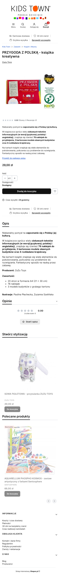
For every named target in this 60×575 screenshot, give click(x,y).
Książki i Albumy (30, 47)
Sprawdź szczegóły (41, 40)
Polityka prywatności (11, 546)
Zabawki (17, 47)
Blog (4, 561)
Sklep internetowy (27, 571)
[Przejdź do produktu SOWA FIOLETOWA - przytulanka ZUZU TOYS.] (30, 365)
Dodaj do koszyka (26, 191)
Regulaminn (7, 543)
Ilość (4, 173)
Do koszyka (12, 409)
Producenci (7, 564)
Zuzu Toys (7, 62)
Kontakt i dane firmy (11, 541)
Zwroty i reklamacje (11, 549)
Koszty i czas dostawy (12, 520)
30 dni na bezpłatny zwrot (14, 526)
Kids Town (6, 47)
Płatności (6, 523)
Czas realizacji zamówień (13, 529)
